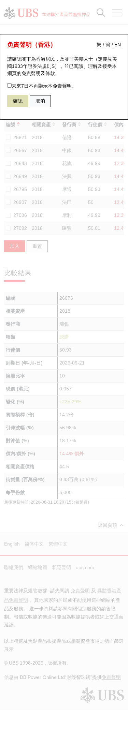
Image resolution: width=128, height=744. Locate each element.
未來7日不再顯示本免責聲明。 (44, 86)
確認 (18, 101)
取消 (40, 101)
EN (117, 44)
